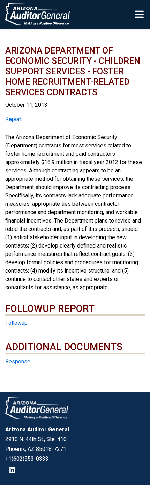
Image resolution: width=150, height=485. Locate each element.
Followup (16, 323)
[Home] (35, 14)
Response (17, 361)
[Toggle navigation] (139, 14)
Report (13, 119)
